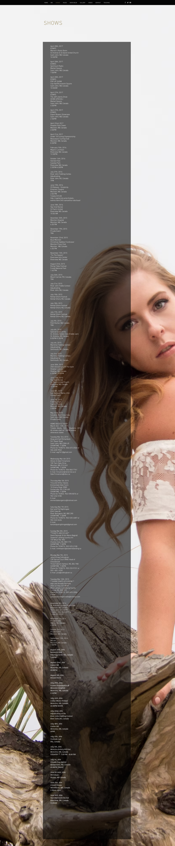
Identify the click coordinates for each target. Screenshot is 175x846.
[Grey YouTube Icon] (130, 3)
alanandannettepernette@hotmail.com (65, 597)
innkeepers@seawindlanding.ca (68, 549)
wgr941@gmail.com (64, 452)
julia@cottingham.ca (64, 573)
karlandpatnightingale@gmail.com (63, 524)
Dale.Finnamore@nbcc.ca (60, 474)
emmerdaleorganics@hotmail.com (63, 500)
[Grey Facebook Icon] (125, 3)
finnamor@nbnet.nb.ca (65, 472)
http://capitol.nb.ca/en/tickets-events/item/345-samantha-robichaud (65, 199)
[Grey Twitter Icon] (128, 3)
